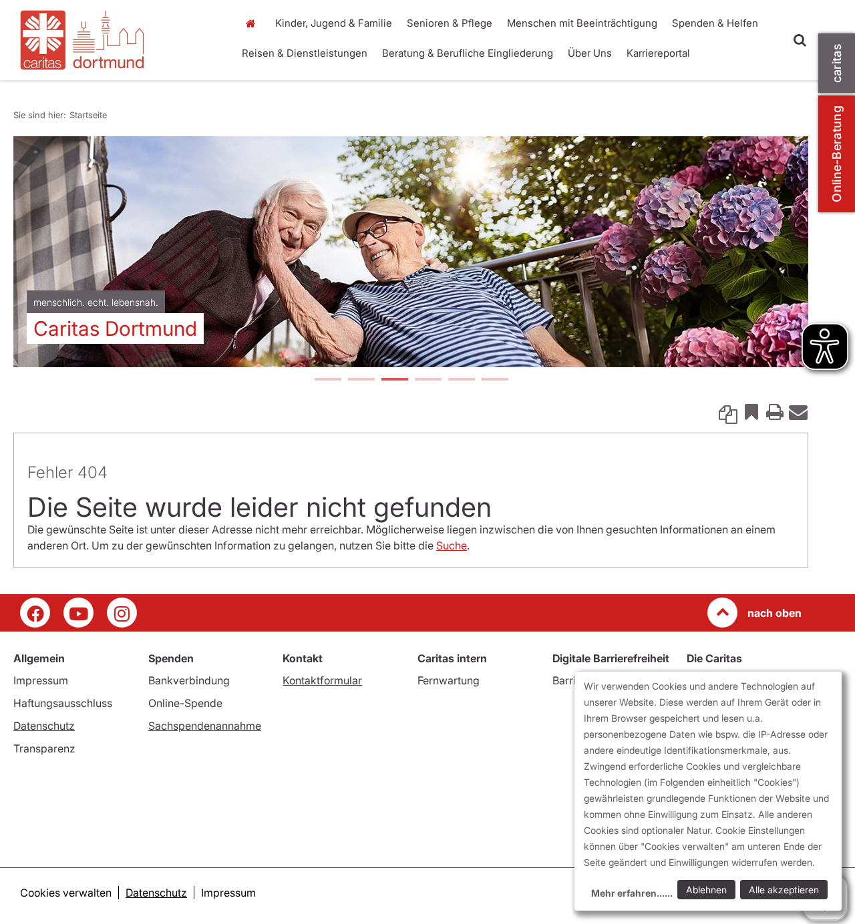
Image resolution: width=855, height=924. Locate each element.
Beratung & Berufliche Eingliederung (467, 53)
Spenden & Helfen (715, 23)
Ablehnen (706, 889)
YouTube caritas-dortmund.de (78, 613)
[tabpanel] (410, 251)
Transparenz (44, 748)
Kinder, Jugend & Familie (333, 23)
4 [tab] (427, 380)
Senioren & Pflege (449, 23)
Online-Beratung (837, 153)
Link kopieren (728, 411)
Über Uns (590, 53)
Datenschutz (44, 725)
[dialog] (708, 791)
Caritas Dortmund (115, 328)
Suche (451, 545)
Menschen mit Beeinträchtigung (582, 23)
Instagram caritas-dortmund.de (122, 613)
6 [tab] (494, 380)
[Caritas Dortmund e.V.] (118, 40)
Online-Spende (185, 703)
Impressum (40, 680)
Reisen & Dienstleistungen (304, 53)
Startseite (253, 23)
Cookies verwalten (66, 892)
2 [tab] (360, 380)
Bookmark (751, 411)
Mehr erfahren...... (632, 893)
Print (775, 411)
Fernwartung (448, 680)
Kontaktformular (322, 680)
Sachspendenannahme (204, 725)
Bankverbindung (189, 680)
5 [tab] (461, 380)
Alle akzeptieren (784, 889)
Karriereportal (658, 53)
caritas (837, 63)
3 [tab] (394, 380)
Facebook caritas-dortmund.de (35, 613)
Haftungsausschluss (62, 703)
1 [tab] (327, 380)
